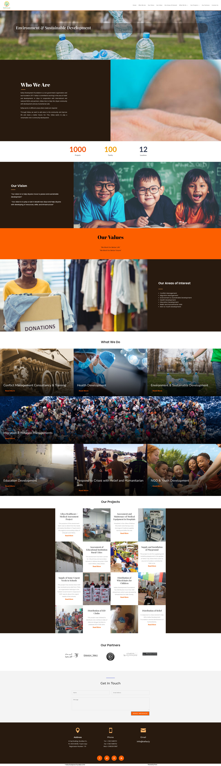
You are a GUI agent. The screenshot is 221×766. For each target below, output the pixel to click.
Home (134, 5)
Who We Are (142, 5)
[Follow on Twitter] (106, 758)
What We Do (182, 5)
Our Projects (194, 5)
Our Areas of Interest (171, 5)
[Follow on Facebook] (99, 758)
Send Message (140, 713)
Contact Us (215, 5)
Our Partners (206, 5)
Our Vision (151, 5)
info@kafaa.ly (143, 741)
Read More (10, 391)
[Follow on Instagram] (114, 758)
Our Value (159, 5)
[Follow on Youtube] (121, 758)
